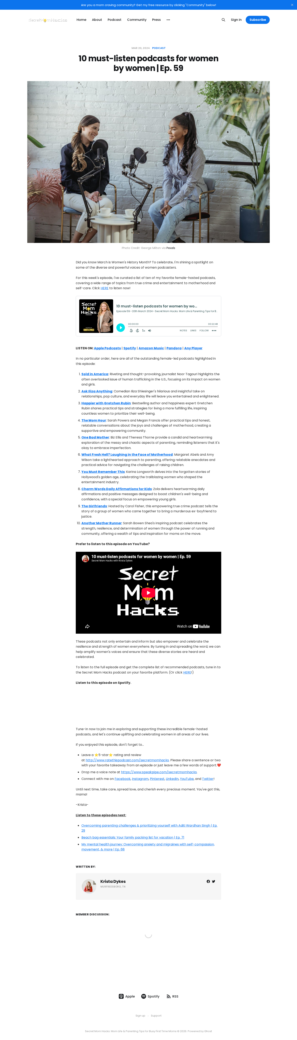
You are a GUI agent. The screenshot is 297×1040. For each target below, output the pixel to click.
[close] (292, 5)
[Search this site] (223, 20)
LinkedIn (172, 778)
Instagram (140, 778)
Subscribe (258, 19)
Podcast (114, 19)
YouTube (187, 778)
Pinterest (157, 778)
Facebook (123, 778)
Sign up (140, 1016)
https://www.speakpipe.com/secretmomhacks (159, 772)
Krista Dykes (112, 881)
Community (136, 19)
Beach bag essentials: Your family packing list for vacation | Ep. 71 (132, 837)
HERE (104, 288)
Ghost (208, 1031)
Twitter (208, 778)
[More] (168, 20)
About (97, 19)
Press (156, 19)
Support (156, 1016)
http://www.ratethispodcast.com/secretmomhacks (127, 760)
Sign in (236, 19)
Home (81, 19)
